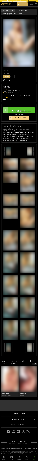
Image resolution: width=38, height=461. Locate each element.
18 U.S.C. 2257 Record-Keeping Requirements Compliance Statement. (19, 446)
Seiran (6, 70)
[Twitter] (8, 431)
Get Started (22, 4)
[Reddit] (18, 431)
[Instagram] (13, 431)
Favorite (6, 76)
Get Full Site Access (21, 110)
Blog (26, 431)
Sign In (31, 4)
